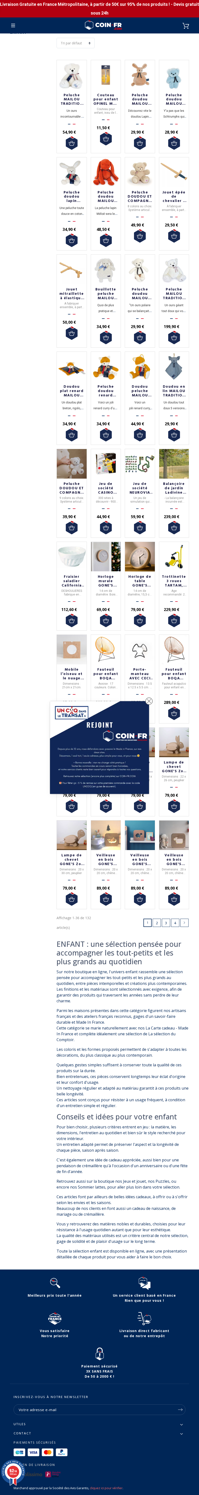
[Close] (149, 701)
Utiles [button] (20, 1424)
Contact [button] (22, 1433)
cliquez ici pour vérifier (106, 1488)
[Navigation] (13, 25)
